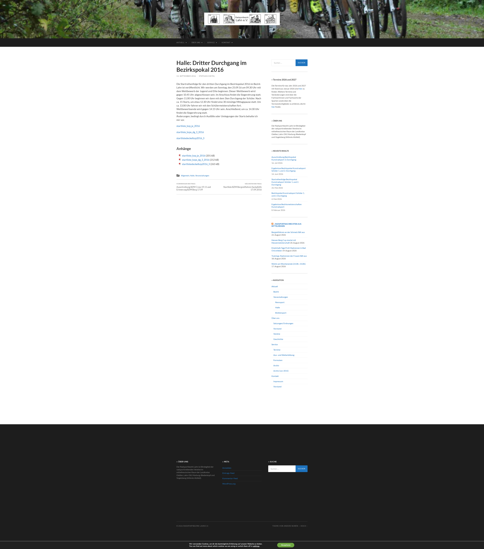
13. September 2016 (186, 76)
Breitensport (280, 313)
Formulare (277, 360)
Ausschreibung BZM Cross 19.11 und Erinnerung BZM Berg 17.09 (193, 187)
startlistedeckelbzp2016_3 (190, 138)
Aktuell (180, 42)
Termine (276, 349)
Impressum (278, 381)
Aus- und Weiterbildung (283, 355)
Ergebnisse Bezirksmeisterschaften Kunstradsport (286, 205)
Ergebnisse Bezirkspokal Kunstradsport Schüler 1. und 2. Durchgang (288, 169)
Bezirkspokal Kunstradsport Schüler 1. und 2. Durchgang (288, 194)
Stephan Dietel (207, 76)
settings (256, 546)
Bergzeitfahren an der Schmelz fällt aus (288, 232)
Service (211, 42)
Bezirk (276, 291)
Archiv (276, 365)
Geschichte (278, 339)
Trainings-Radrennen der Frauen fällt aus (289, 256)
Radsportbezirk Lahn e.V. (196, 526)
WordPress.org (228, 483)
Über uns (195, 42)
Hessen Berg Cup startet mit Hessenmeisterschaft (283, 241)
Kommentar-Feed (230, 478)
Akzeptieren (286, 545)
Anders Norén (291, 526)
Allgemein (185, 175)
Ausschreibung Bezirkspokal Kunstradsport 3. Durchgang (283, 158)
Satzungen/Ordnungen (283, 323)
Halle (192, 175)
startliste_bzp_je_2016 (188, 125)
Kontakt (226, 42)
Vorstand (277, 328)
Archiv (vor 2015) (281, 371)
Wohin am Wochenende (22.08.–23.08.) (288, 264)
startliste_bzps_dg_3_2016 (190, 132)
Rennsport (279, 302)
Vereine (276, 334)
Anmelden (226, 468)
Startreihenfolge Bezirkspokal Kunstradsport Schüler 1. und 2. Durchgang (285, 182)
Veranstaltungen (202, 175)
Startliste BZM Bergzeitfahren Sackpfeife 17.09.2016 (242, 187)
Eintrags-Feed (228, 473)
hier (300, 88)
